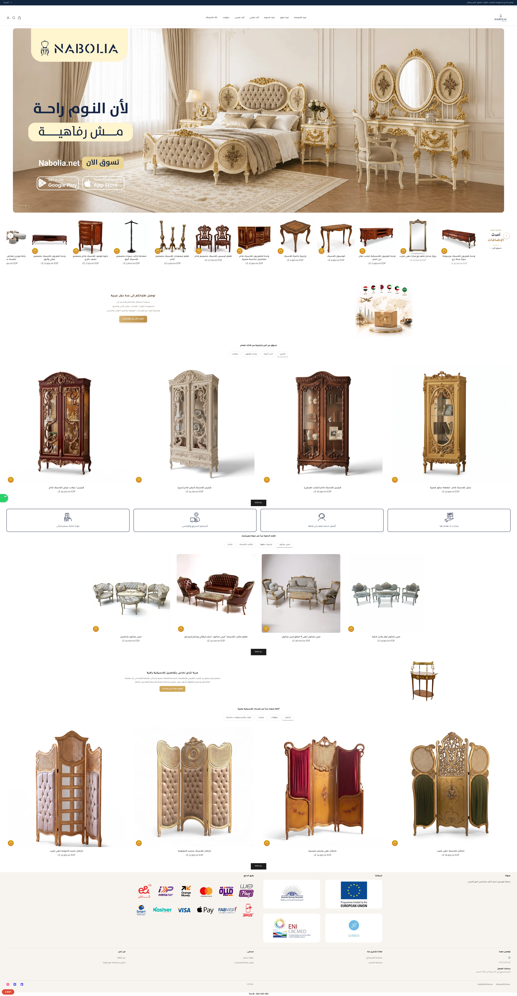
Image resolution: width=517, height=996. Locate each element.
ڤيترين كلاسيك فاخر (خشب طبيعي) (322, 488)
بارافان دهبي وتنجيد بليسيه (322, 851)
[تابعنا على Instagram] (7, 984)
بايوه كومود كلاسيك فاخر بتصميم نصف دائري (90, 258)
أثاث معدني (239, 18)
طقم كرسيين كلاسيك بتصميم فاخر (213, 256)
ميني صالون (284, 545)
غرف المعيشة (300, 18)
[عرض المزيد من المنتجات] (10, 236)
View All (258, 652)
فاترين (282, 354)
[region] (258, 120)
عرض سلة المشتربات (244, 963)
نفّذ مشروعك (211, 18)
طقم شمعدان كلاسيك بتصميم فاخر (172, 258)
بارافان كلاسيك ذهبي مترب (450, 851)
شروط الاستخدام (503, 984)
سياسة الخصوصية (485, 984)
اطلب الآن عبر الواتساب (133, 319)
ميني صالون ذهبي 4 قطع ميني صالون (301, 637)
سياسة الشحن (375, 963)
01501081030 (505, 963)
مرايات (261, 718)
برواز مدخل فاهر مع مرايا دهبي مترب (417, 256)
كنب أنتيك (268, 354)
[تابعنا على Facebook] (21, 984)
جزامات (235, 354)
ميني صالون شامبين (131, 637)
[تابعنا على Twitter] (14, 984)
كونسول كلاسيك (336, 256)
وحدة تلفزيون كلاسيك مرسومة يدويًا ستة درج (459, 258)
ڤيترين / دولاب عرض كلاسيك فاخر (66, 488)
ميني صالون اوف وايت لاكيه (386, 637)
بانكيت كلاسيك (246, 545)
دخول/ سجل (248, 958)
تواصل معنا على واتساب (172, 689)
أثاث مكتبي (254, 18)
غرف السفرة (269, 18)
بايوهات (274, 718)
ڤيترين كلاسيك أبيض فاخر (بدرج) (195, 488)
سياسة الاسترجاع (374, 958)
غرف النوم (284, 18)
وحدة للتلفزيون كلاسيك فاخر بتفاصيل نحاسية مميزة (254, 258)
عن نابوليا (121, 958)
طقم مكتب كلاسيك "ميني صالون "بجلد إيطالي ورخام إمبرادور (216, 637)
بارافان (288, 718)
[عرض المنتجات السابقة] (506, 236)
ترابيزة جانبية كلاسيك (295, 256)
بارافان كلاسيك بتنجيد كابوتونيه (194, 851)
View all (258, 503)
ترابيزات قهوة (266, 545)
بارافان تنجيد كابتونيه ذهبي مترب (66, 851)
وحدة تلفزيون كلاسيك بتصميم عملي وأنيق (50, 258)
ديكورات (226, 18)
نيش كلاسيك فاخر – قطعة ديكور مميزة (450, 488)
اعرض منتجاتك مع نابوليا (114, 963)
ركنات (229, 545)
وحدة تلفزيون (251, 354)
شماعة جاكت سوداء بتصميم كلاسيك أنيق (131, 258)
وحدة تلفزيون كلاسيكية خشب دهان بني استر (377, 258)
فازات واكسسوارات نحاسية (238, 718)
